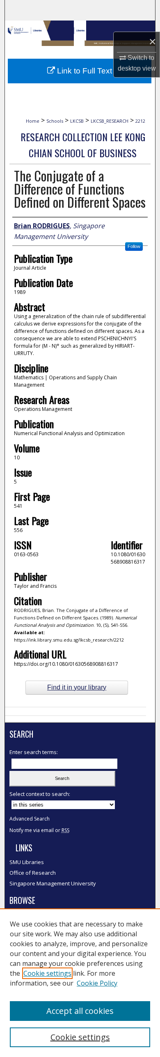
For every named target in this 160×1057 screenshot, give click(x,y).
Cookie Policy (97, 983)
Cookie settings (47, 973)
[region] (80, 982)
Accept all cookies (80, 1010)
